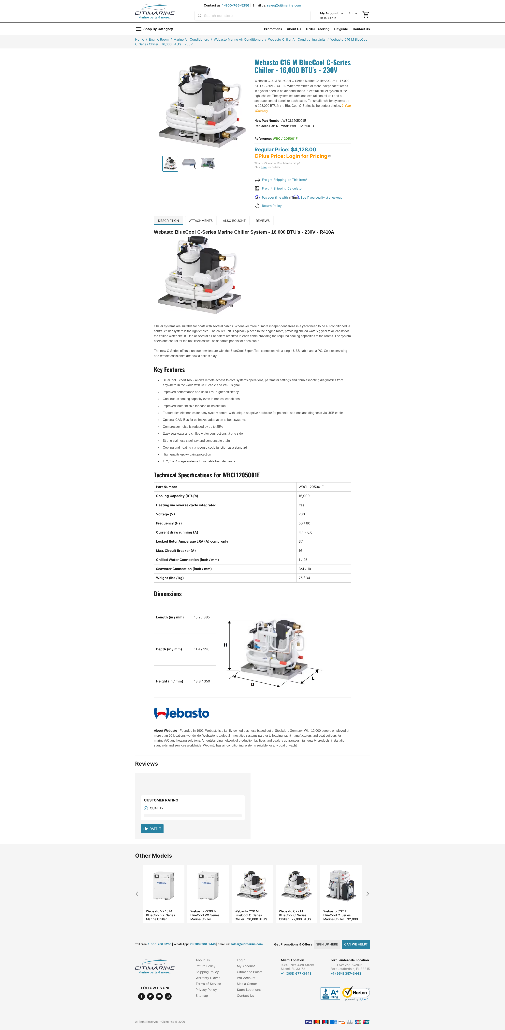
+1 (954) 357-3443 (346, 973)
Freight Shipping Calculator (282, 188)
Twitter (150, 996)
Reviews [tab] (263, 221)
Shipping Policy (207, 972)
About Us (294, 29)
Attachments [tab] (201, 221)
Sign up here (327, 944)
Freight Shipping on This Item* (284, 180)
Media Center (247, 984)
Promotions (273, 29)
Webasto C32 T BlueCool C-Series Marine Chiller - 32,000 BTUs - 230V (340, 915)
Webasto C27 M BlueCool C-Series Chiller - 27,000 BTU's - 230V (296, 915)
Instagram (168, 996)
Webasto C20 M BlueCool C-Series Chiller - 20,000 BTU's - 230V (252, 915)
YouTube (159, 996)
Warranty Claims (208, 978)
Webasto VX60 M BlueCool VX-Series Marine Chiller (205, 915)
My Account (246, 966)
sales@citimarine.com (284, 5)
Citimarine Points (249, 972)
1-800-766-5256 (235, 5)
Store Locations (249, 990)
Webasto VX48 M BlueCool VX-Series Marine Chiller (160, 915)
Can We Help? (356, 944)
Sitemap (202, 995)
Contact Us (361, 29)
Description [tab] (168, 221)
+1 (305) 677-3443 (296, 973)
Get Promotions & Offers (293, 944)
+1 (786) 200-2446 (202, 944)
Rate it (152, 828)
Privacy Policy (206, 990)
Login (241, 960)
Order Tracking (317, 29)
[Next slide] (366, 893)
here (264, 167)
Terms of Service (208, 984)
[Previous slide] (139, 893)
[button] (329, 156)
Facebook (141, 996)
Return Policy (272, 206)
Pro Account (246, 978)
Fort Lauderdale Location (350, 960)
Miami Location (292, 960)
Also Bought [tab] (234, 221)
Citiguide (341, 29)
